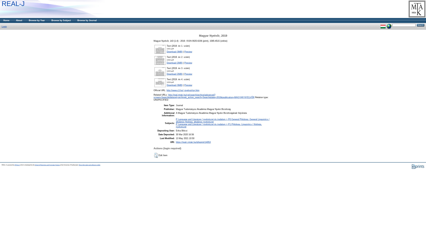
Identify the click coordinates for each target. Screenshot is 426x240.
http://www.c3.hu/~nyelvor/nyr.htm (183, 90)
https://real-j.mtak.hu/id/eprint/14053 (193, 142)
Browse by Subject (61, 20)
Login (4, 26)
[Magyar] (383, 25)
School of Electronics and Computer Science (47, 165)
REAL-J (13, 3)
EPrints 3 (17, 165)
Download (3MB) (175, 51)
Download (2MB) (175, 63)
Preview (188, 51)
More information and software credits (89, 165)
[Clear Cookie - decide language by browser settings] (389, 25)
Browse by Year (37, 20)
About (19, 20)
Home (6, 20)
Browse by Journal (87, 20)
